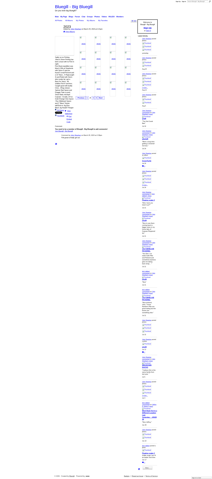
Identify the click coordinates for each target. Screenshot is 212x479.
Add (134, 21)
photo (151, 114)
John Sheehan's (148, 113)
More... (147, 468)
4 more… (145, 185)
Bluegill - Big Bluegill (74, 6)
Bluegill (71, 476)
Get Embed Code (69, 119)
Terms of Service (151, 476)
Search (210, 1)
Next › (101, 98)
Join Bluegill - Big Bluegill (64, 131)
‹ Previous (80, 98)
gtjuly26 (145, 139)
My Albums (91, 20)
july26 (144, 220)
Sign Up (178, 1)
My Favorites (103, 20)
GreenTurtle (146, 161)
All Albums (69, 20)
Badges (127, 476)
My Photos (80, 20)
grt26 (144, 119)
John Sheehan (76, 29)
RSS (56, 144)
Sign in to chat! (196, 477)
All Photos (58, 20)
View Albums (70, 32)
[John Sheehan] (58, 31)
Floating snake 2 (148, 200)
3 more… (145, 395)
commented (146, 112)
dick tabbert (146, 271)
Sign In (184, 1)
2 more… (145, 88)
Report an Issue (137, 476)
